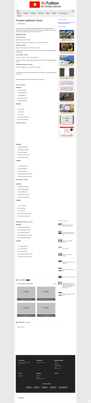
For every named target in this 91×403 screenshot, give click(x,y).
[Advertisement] (26, 134)
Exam (48, 13)
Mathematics (38, 377)
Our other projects (58, 368)
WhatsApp (29, 387)
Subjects (26, 13)
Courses (41, 13)
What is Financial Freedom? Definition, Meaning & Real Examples (66, 23)
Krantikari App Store (63, 387)
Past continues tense (46, 315)
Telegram (37, 387)
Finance (34, 13)
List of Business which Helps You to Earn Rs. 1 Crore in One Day (68, 233)
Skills (54, 13)
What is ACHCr (65, 248)
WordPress (45, 387)
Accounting (38, 375)
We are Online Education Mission (23, 362)
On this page (28, 322)
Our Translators (57, 364)
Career (56, 367)
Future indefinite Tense (26, 299)
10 (62, 292)
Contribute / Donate (21, 363)
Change (19, 15)
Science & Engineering (40, 378)
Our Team (56, 363)
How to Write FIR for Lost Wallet (68, 276)
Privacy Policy (20, 375)
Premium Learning (63, 13)
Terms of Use (20, 376)
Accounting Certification (40, 362)
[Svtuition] (45, 8)
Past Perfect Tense (26, 315)
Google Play (53, 387)
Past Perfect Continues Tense (46, 299)
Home (19, 13)
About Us (56, 362)
